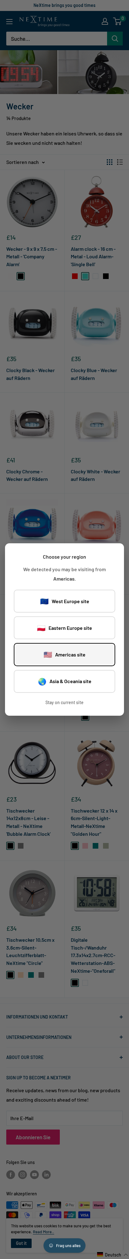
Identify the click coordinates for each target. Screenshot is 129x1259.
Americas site (64, 654)
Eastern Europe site (64, 628)
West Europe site (64, 601)
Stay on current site (64, 702)
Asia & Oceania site (64, 681)
